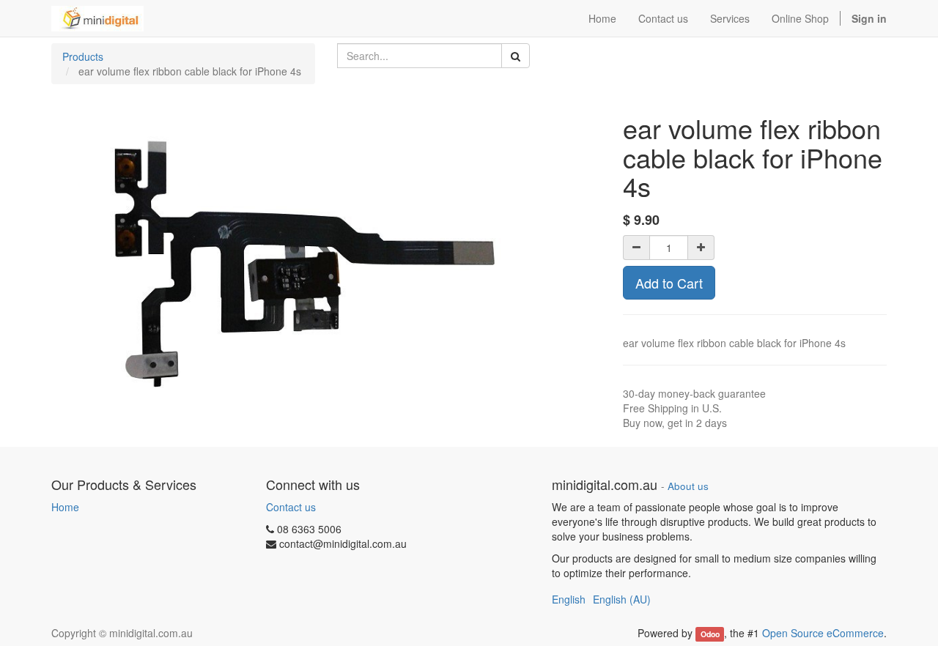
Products (82, 56)
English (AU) (622, 599)
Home (65, 507)
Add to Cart (669, 282)
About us (688, 486)
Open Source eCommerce (823, 632)
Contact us (291, 507)
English (569, 599)
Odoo (710, 633)
